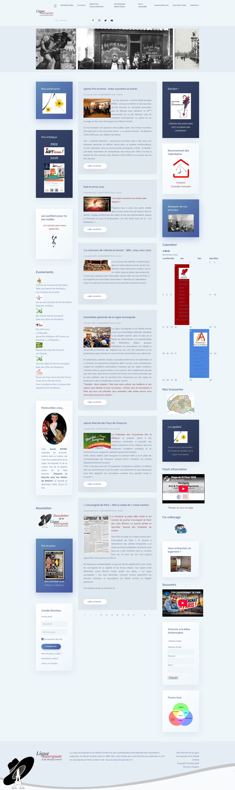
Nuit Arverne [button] (142, 5)
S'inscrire (180, 182)
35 (106, 615)
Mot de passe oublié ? (51, 653)
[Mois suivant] (169, 251)
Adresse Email (175, 647)
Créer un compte (49, 663)
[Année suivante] (167, 251)
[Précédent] (85, 615)
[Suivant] (150, 615)
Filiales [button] (81, 5)
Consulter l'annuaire (181, 186)
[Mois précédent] (165, 251)
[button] (55, 5)
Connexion (51, 646)
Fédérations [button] (67, 5)
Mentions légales (191, 767)
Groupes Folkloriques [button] (97, 5)
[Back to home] (45, 12)
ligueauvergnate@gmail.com (119, 760)
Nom (171, 665)
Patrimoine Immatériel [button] (120, 5)
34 (101, 615)
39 (128, 615)
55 (145, 615)
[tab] (97, 66)
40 (134, 615)
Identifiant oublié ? (50, 658)
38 (123, 615)
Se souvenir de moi (53, 639)
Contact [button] (194, 5)
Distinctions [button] (179, 5)
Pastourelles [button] (161, 5)
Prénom (172, 656)
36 (112, 615)
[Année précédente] (163, 251)
